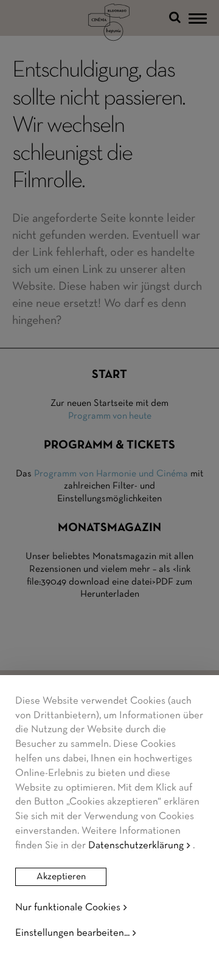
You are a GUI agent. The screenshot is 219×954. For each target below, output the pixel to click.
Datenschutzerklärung (136, 845)
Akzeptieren (61, 877)
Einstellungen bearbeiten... (72, 933)
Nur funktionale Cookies (67, 907)
